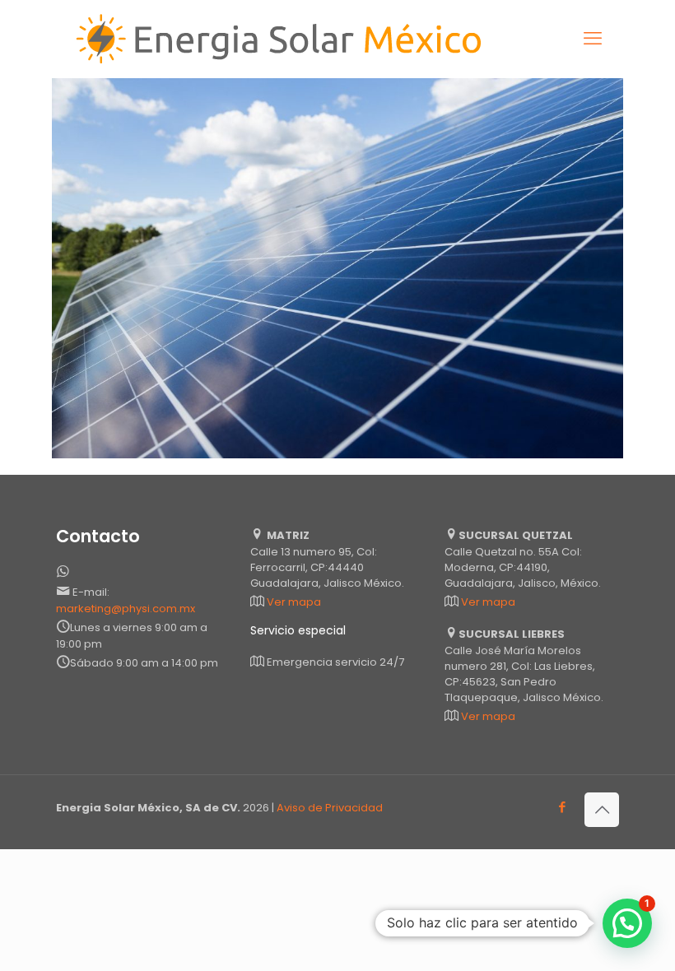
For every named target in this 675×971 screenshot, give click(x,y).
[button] (627, 923)
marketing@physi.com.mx (125, 608)
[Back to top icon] (601, 809)
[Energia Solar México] (283, 38)
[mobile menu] (593, 39)
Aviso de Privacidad (330, 807)
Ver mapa (294, 602)
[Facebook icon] (562, 806)
